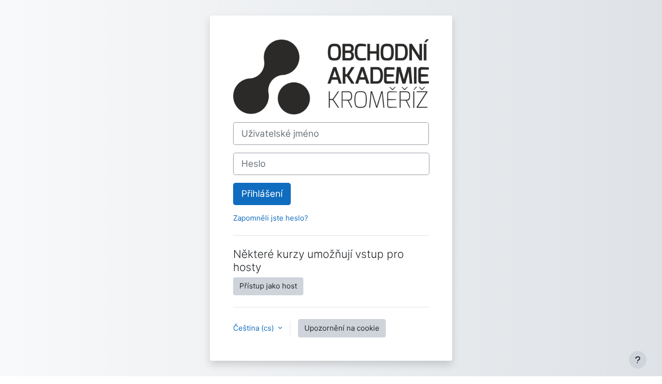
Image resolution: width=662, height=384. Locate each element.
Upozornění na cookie (341, 328)
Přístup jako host (268, 285)
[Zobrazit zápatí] (637, 359)
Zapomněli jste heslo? (270, 218)
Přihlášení (262, 193)
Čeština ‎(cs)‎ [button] (254, 328)
